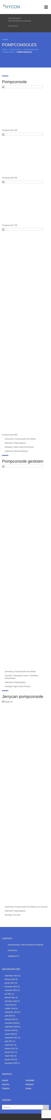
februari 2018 (10, 1030)
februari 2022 (10, 979)
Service (28, 1088)
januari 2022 (10, 983)
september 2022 (11, 976)
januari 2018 (10, 1034)
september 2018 (11, 1027)
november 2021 (11, 990)
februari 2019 (10, 1019)
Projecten (6, 1088)
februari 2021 (10, 997)
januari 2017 (10, 1052)
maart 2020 (9, 1005)
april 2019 (9, 1016)
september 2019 (11, 1012)
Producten (15, 50)
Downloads (30, 1080)
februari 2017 (10, 1049)
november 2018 (11, 1023)
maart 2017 (9, 1045)
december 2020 (11, 1001)
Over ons (5, 1084)
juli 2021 (8, 994)
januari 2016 (10, 1059)
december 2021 (11, 987)
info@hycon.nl (13, 956)
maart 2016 (9, 1056)
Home (4, 50)
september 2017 (11, 1038)
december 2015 (11, 1063)
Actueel (5, 1080)
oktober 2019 (10, 1008)
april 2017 (9, 1041)
